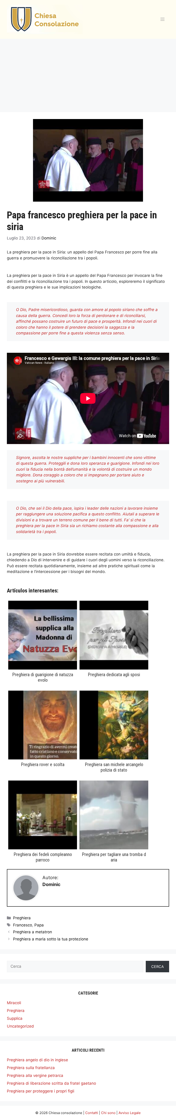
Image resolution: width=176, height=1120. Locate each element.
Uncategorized (20, 1026)
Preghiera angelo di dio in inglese (37, 1060)
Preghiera (22, 918)
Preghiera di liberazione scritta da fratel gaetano (51, 1083)
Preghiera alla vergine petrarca (35, 1075)
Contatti (91, 1113)
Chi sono (108, 1113)
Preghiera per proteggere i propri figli (40, 1091)
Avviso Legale (129, 1113)
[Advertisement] (88, 73)
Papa (39, 925)
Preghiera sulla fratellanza (31, 1067)
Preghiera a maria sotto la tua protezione (50, 939)
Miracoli (14, 1002)
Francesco (22, 925)
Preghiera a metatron (32, 932)
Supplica (14, 1018)
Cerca (157, 966)
